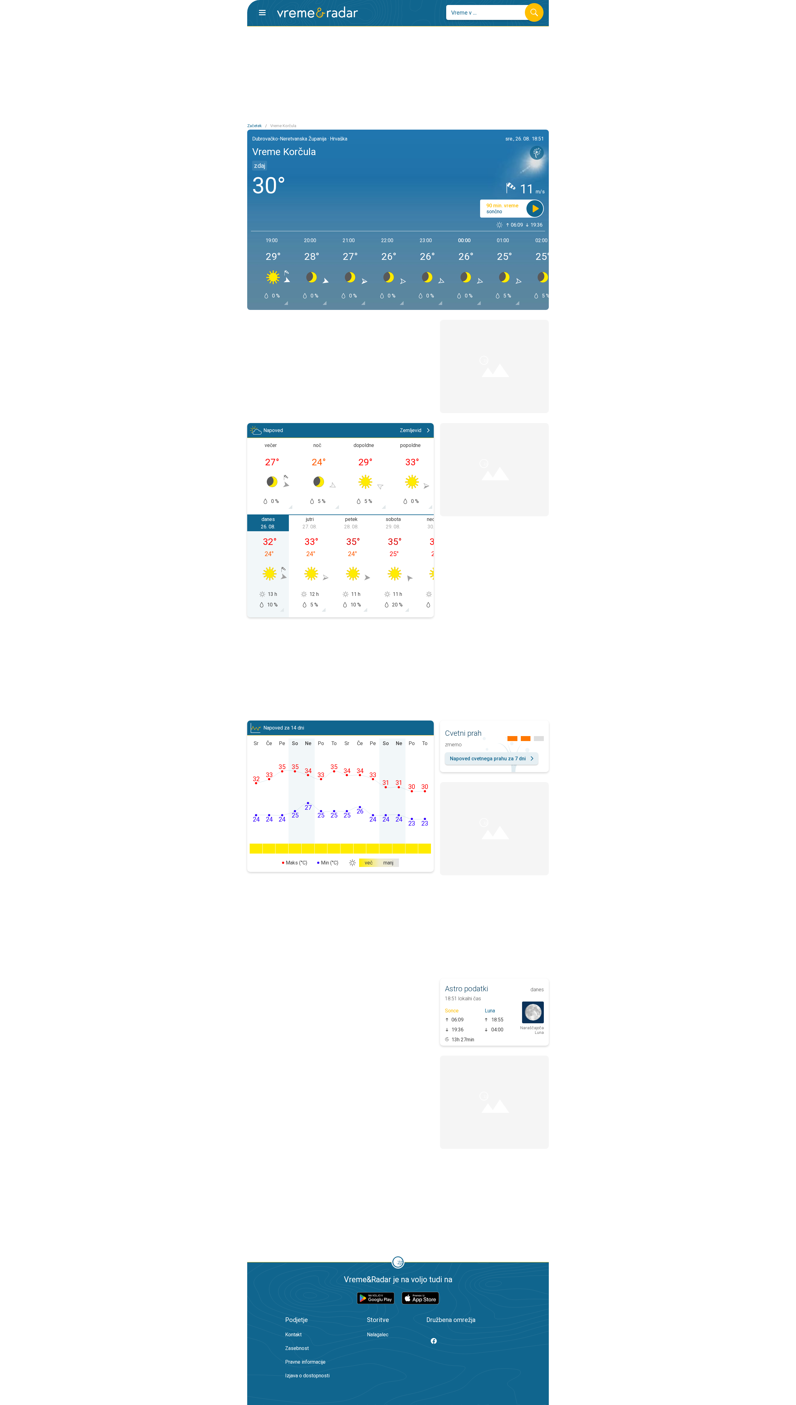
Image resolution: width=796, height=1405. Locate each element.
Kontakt (293, 1335)
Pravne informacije (305, 1362)
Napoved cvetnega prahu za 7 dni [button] (488, 759)
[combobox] (490, 12)
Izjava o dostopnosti (307, 1376)
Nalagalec (377, 1335)
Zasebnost (297, 1348)
